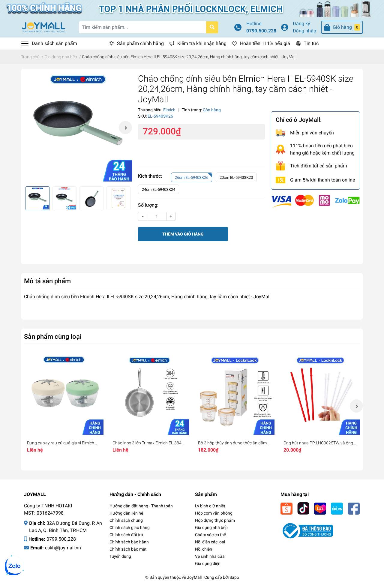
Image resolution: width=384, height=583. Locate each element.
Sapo (234, 577)
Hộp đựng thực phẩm (215, 520)
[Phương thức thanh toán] (315, 201)
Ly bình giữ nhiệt (210, 505)
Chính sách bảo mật (128, 549)
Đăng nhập (304, 31)
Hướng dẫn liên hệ (126, 513)
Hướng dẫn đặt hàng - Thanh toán (141, 505)
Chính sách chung (126, 520)
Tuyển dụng (120, 556)
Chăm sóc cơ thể (210, 534)
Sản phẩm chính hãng (140, 43)
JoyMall (194, 577)
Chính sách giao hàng (130, 527)
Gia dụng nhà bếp (211, 527)
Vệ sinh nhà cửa (210, 556)
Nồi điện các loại (210, 541)
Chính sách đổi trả (126, 534)
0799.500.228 (261, 31)
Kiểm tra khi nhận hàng (201, 43)
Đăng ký (301, 23)
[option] (78, 128)
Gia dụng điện (207, 563)
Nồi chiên (203, 549)
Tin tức (311, 43)
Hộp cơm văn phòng (213, 513)
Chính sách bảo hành (129, 541)
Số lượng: (148, 205)
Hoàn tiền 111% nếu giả (265, 43)
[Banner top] (192, 8)
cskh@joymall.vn (63, 548)
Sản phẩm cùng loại (53, 336)
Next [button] (125, 127)
